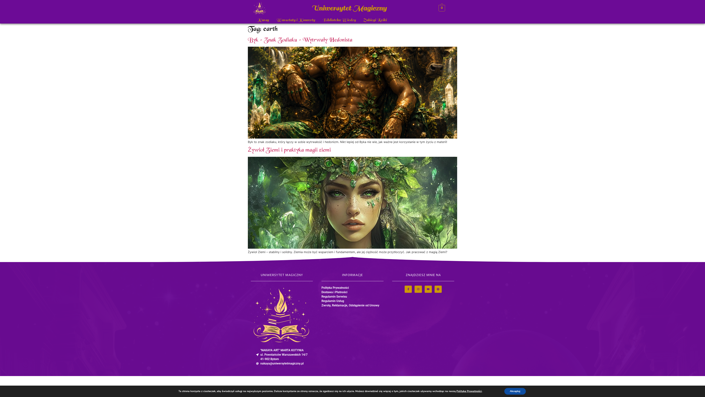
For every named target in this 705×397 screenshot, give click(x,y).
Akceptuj (515, 391)
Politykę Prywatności (469, 391)
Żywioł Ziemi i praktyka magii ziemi (289, 150)
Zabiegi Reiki (375, 19)
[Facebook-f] (408, 289)
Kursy (263, 19)
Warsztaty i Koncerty (295, 19)
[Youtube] (428, 289)
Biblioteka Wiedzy (339, 19)
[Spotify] (438, 289)
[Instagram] (418, 289)
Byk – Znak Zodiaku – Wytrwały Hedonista (300, 40)
